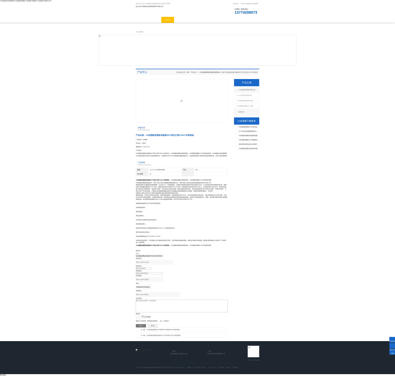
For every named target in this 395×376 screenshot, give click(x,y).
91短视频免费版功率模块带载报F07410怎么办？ (249, 148)
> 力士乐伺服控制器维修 (244, 95)
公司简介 (155, 20)
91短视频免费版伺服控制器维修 (210, 72)
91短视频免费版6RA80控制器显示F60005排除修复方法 (249, 127)
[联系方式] (392, 346)
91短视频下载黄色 (208, 20)
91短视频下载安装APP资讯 (186, 20)
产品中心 (168, 20)
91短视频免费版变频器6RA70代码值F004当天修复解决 (163, 335)
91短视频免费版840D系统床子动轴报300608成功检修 (163, 329)
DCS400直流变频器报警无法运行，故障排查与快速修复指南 (249, 131)
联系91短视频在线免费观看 (249, 3)
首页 (187, 72)
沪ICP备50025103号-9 (200, 367)
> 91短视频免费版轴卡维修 (244, 100)
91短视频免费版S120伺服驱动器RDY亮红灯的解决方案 (249, 140)
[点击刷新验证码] (146, 317)
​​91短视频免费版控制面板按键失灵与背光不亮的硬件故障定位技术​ (249, 135)
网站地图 (3, 375)
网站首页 (142, 20)
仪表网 (228, 367)
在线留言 (237, 20)
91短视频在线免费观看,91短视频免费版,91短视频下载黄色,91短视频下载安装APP (25, 1)
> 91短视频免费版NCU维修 (244, 106)
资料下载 (224, 20)
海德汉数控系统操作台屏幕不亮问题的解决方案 (249, 144)
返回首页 (236, 3)
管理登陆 (235, 367)
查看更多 (241, 112)
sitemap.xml (212, 367)
